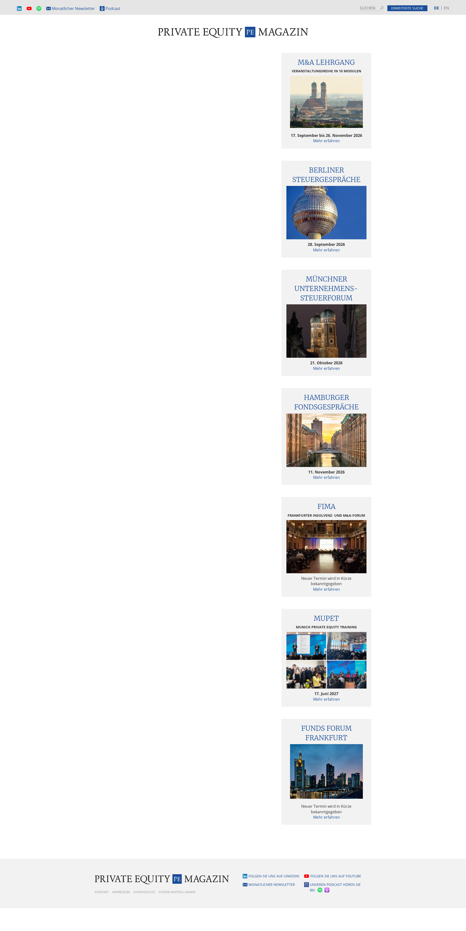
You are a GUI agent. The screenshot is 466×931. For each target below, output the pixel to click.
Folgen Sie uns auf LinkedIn (274, 876)
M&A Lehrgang (326, 62)
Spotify (38, 8)
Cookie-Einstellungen (176, 892)
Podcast (113, 8)
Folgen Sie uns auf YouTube (335, 876)
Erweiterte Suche (407, 8)
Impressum (121, 892)
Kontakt (102, 892)
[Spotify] (319, 890)
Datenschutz (144, 892)
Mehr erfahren (326, 140)
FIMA (326, 506)
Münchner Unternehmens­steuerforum (326, 288)
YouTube (29, 8)
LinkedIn (19, 8)
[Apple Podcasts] (327, 890)
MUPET (326, 618)
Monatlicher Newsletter (73, 8)
